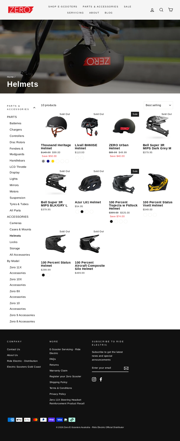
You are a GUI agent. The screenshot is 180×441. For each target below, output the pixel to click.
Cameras (16, 223)
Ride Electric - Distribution (22, 361)
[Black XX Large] (154, 214)
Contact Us (13, 349)
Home (10, 77)
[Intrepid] (121, 221)
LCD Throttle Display (18, 169)
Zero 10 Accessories (18, 306)
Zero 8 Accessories (22, 321)
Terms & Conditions (61, 388)
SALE (128, 6)
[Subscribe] (126, 368)
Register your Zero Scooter (65, 376)
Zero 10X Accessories (18, 282)
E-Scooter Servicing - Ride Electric (65, 351)
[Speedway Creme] (57, 161)
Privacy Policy (58, 394)
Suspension (17, 197)
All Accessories (20, 254)
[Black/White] (116, 221)
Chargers (16, 129)
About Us (12, 355)
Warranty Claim (59, 370)
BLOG (109, 12)
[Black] (111, 221)
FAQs (53, 359)
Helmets (15, 235)
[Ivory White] (82, 157)
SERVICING (75, 12)
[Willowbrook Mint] (67, 161)
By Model (13, 261)
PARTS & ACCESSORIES (100, 6)
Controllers (17, 135)
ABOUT (94, 12)
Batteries (15, 123)
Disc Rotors (17, 142)
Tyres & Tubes (19, 204)
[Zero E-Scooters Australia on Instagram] (94, 379)
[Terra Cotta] (62, 161)
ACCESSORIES (17, 216)
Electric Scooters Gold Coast (24, 366)
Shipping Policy (59, 382)
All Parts (15, 210)
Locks (13, 242)
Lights (14, 178)
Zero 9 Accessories (22, 315)
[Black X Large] (150, 214)
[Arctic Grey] (43, 161)
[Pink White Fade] (77, 211)
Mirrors (14, 185)
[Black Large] (145, 214)
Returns (54, 365)
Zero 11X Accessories (18, 270)
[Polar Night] (77, 157)
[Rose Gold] (52, 161)
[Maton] (125, 221)
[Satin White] (86, 211)
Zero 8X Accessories (18, 294)
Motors (14, 191)
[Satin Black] (82, 211)
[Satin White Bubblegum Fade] (91, 211)
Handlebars (17, 160)
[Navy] (48, 161)
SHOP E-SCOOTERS (63, 6)
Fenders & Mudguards (17, 151)
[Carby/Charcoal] (48, 275)
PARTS (12, 116)
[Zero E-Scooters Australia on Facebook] (101, 379)
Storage (15, 248)
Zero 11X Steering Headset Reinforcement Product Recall (67, 401)
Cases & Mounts (20, 229)
